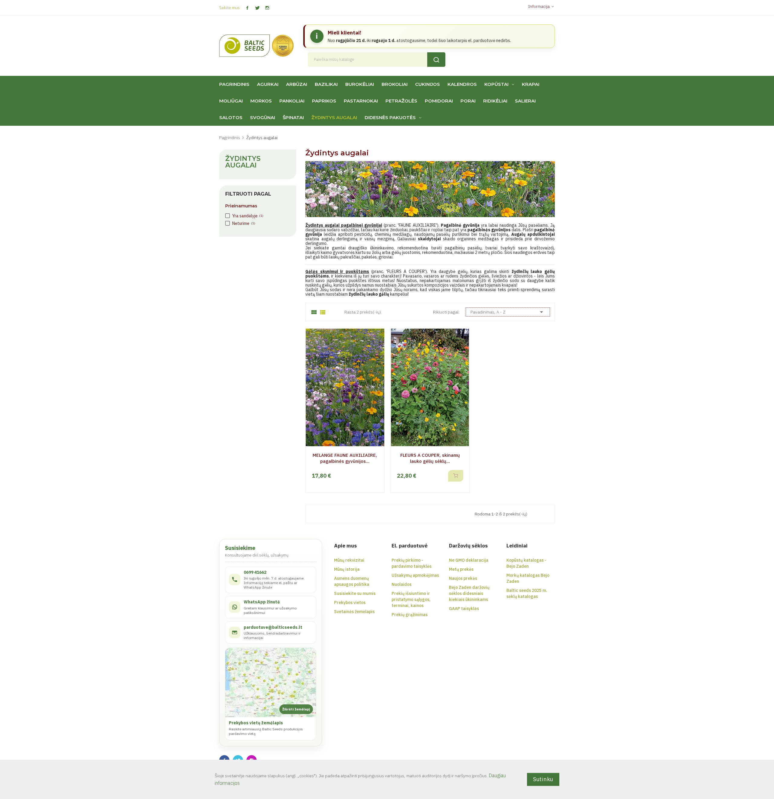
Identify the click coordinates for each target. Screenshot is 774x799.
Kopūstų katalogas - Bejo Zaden (526, 563)
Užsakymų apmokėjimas (415, 575)
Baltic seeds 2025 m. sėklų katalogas (526, 593)
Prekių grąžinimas (410, 614)
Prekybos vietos (350, 602)
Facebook (247, 8)
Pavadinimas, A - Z (507, 312)
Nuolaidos (401, 584)
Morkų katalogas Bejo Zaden (527, 578)
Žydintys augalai (243, 162)
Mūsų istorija (346, 569)
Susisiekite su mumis (355, 593)
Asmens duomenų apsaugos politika (351, 581)
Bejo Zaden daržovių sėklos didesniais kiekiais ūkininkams (469, 593)
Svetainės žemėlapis (354, 611)
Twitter (257, 8)
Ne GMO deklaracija (468, 560)
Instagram (267, 8)
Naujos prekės (463, 578)
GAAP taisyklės (464, 608)
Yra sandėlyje (247, 216)
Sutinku (543, 779)
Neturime (243, 223)
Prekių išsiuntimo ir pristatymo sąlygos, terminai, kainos (411, 599)
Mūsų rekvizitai (349, 560)
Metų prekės (461, 569)
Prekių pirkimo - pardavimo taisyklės (411, 563)
